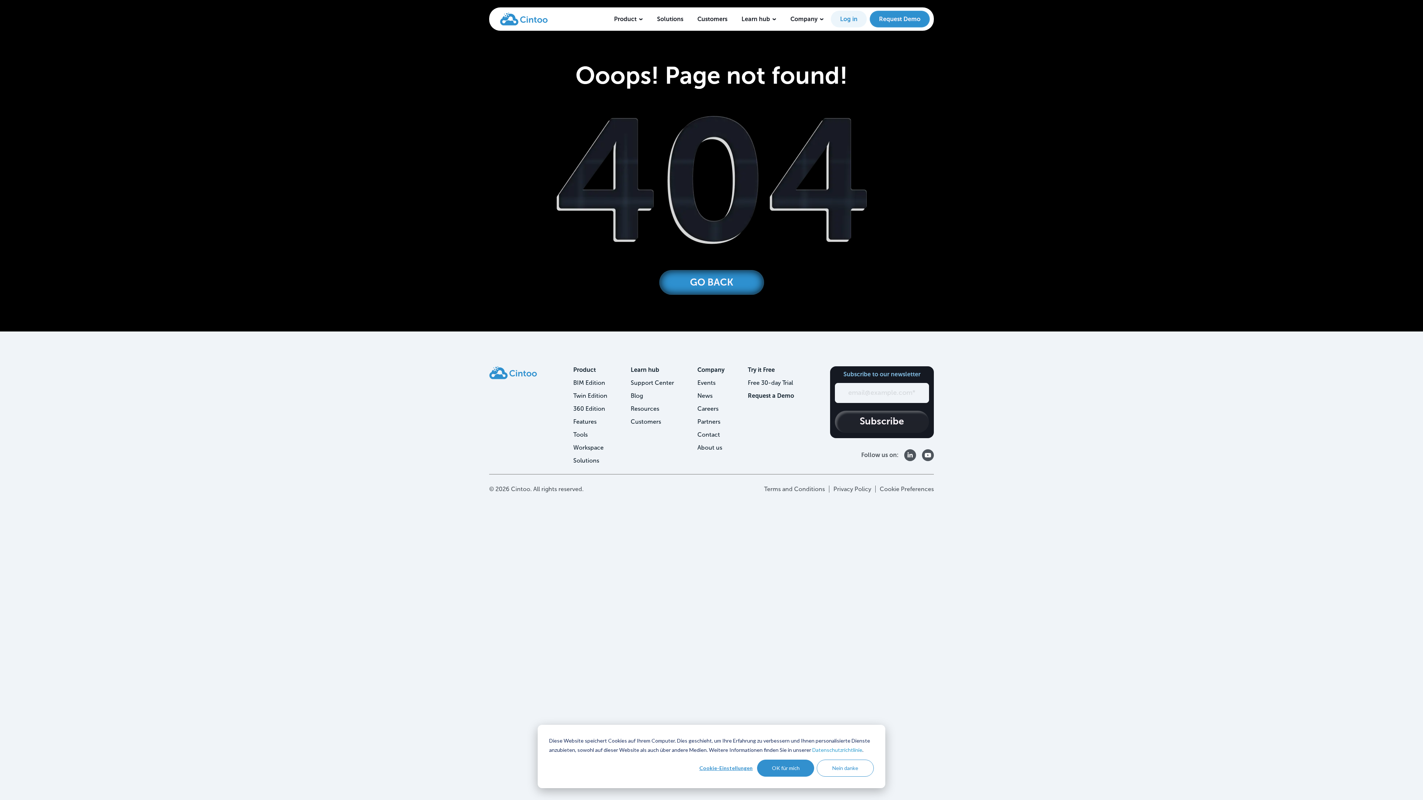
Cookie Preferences (907, 489)
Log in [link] (849, 19)
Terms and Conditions (794, 489)
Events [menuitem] (706, 382)
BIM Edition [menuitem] (589, 382)
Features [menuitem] (585, 421)
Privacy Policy (852, 489)
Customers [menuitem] (646, 421)
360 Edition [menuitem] (589, 408)
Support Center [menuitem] (652, 382)
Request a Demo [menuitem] (771, 395)
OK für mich (786, 768)
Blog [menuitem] (637, 395)
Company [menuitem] (710, 369)
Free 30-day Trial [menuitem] (770, 382)
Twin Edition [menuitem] (590, 395)
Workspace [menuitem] (588, 447)
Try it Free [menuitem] (761, 369)
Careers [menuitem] (708, 408)
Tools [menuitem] (580, 434)
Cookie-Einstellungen (726, 768)
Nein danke (845, 768)
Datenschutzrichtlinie (837, 750)
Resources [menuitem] (645, 408)
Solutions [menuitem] (586, 460)
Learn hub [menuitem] (645, 369)
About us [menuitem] (709, 447)
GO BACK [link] (711, 282)
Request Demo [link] (900, 19)
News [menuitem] (705, 395)
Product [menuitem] (584, 369)
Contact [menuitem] (708, 434)
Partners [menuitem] (708, 421)
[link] (524, 18)
